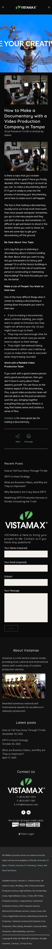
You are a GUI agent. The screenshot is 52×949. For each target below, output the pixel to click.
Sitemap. (15, 943)
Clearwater (41, 860)
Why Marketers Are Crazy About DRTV (25, 491)
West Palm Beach (9, 870)
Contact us (10, 418)
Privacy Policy (26, 943)
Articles (36, 131)
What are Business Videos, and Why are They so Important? (23, 752)
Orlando (11, 865)
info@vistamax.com (27, 804)
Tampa (40, 865)
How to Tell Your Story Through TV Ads (25, 470)
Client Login (27, 833)
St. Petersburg (30, 865)
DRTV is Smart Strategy (17, 476)
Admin (7, 135)
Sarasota (19, 865)
